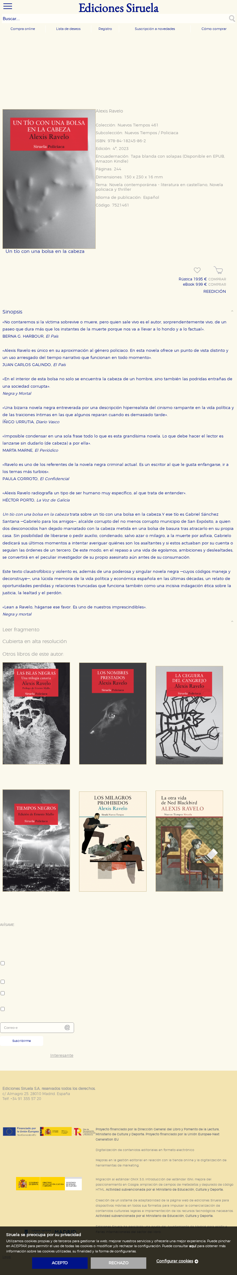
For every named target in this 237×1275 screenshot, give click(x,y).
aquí (192, 1246)
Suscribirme (21, 1041)
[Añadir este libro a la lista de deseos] (197, 270)
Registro (105, 29)
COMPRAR (217, 279)
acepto (60, 1263)
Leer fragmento (21, 629)
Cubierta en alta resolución (34, 641)
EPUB (218, 157)
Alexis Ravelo (109, 111)
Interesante (61, 1056)
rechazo (119, 1263)
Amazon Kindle (111, 162)
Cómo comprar (214, 29)
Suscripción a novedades (155, 29)
